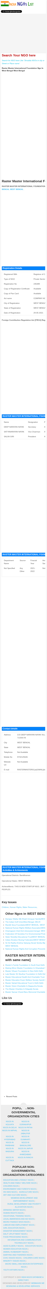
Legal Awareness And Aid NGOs (18, 1219)
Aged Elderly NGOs (13, 1246)
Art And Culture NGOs (14, 1195)
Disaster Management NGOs (17, 1231)
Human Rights (16, 907)
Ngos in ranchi (25, 1157)
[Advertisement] (23, 32)
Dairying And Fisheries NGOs (17, 1255)
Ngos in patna (25, 1127)
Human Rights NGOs (13, 1213)
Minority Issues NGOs (14, 1261)
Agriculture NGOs (28, 1192)
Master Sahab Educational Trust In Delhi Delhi (24, 983)
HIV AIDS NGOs (10, 1192)
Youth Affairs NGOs (13, 1270)
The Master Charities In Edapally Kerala (21, 989)
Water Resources (30, 907)
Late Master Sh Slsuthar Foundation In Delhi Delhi (26, 974)
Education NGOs (33, 1246)
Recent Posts (11, 1096)
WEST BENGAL (17, 189)
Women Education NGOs (15, 1249)
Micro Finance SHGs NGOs (16, 1222)
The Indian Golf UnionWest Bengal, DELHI (22, 922)
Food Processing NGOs (15, 1237)
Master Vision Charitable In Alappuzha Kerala (24, 986)
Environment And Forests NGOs (19, 1189)
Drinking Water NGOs (14, 1210)
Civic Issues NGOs (12, 1258)
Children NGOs (10, 1186)
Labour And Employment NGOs (18, 1225)
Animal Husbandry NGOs (15, 1252)
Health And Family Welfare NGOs (19, 1183)
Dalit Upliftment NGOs (15, 1234)
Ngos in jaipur (25, 1148)
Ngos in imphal (9, 1130)
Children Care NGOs (33, 1258)
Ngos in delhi (10, 1127)
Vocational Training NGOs (16, 1216)
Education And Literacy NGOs (18, 1180)
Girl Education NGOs (13, 1228)
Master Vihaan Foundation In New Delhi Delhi (24, 971)
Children (5, 907)
